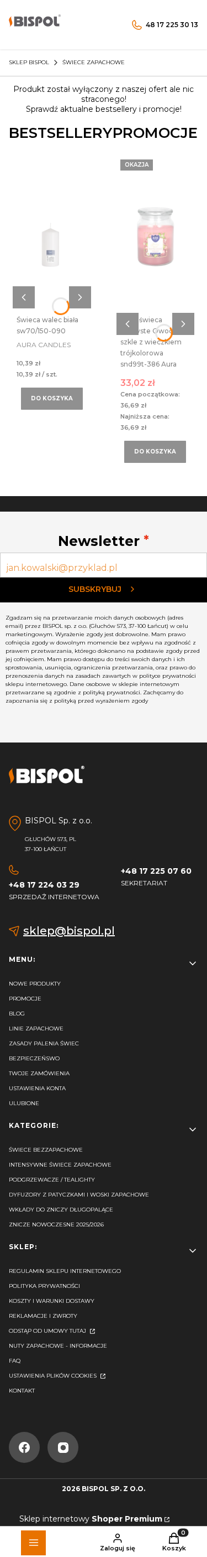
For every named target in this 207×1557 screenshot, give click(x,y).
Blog (17, 1013)
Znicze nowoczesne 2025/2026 (56, 1224)
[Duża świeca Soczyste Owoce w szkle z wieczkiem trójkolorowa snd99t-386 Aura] (155, 237)
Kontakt (22, 1390)
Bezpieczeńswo (34, 1058)
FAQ (14, 1360)
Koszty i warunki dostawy (51, 1301)
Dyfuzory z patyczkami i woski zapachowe (79, 1194)
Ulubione (24, 1103)
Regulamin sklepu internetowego (65, 1271)
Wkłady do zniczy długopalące (61, 1209)
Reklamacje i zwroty (43, 1315)
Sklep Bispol (29, 62)
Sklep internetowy (90, 1518)
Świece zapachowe (93, 62)
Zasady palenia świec (44, 1043)
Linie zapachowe (36, 1028)
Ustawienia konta (37, 1088)
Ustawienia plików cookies (53, 1375)
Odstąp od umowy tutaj (48, 1330)
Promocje (25, 998)
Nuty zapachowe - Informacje (58, 1345)
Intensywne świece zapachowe (60, 1164)
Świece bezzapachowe (46, 1149)
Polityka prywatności (44, 1286)
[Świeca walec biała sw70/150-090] (52, 237)
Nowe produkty (35, 983)
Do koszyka (52, 398)
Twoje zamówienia (39, 1073)
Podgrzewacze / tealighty (52, 1179)
